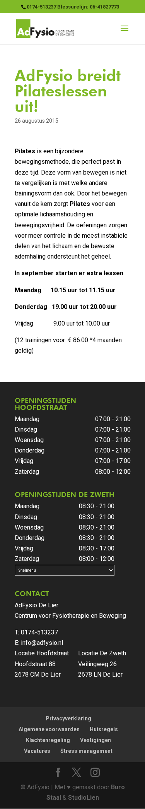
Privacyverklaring (68, 718)
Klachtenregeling (48, 740)
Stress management (86, 751)
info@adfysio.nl (42, 642)
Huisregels (104, 729)
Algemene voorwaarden (49, 729)
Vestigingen (95, 740)
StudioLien (83, 797)
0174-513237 (39, 632)
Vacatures (37, 751)
